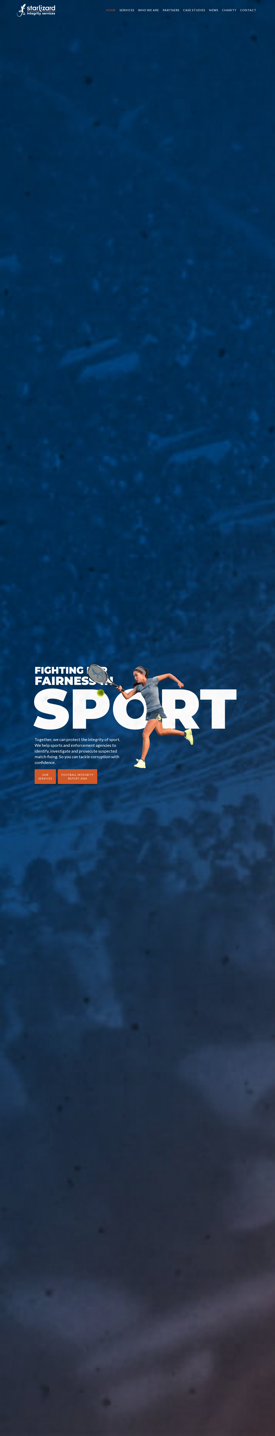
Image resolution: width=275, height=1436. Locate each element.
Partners (171, 10)
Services (127, 10)
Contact (248, 10)
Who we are (148, 10)
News (213, 10)
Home (111, 10)
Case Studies (194, 10)
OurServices (45, 776)
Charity (229, 10)
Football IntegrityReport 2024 (78, 776)
